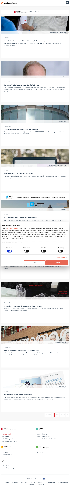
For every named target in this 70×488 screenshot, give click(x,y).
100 (58, 415)
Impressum (15, 482)
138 (64, 415)
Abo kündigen (24, 482)
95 (49, 415)
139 (67, 415)
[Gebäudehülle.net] (9, 3)
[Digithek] (17, 461)
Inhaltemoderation (63, 482)
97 (52, 415)
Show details (61, 257)
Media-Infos (32, 484)
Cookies (33, 482)
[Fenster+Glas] (52, 429)
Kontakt (7, 482)
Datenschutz (41, 482)
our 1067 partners (12, 228)
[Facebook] (44, 479)
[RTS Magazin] (17, 447)
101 (61, 415)
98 (54, 415)
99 (56, 415)
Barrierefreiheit (51, 482)
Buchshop (41, 484)
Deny (34, 262)
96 (50, 415)
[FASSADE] (17, 429)
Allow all (57, 262)
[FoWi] (52, 447)
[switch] (26, 251)
